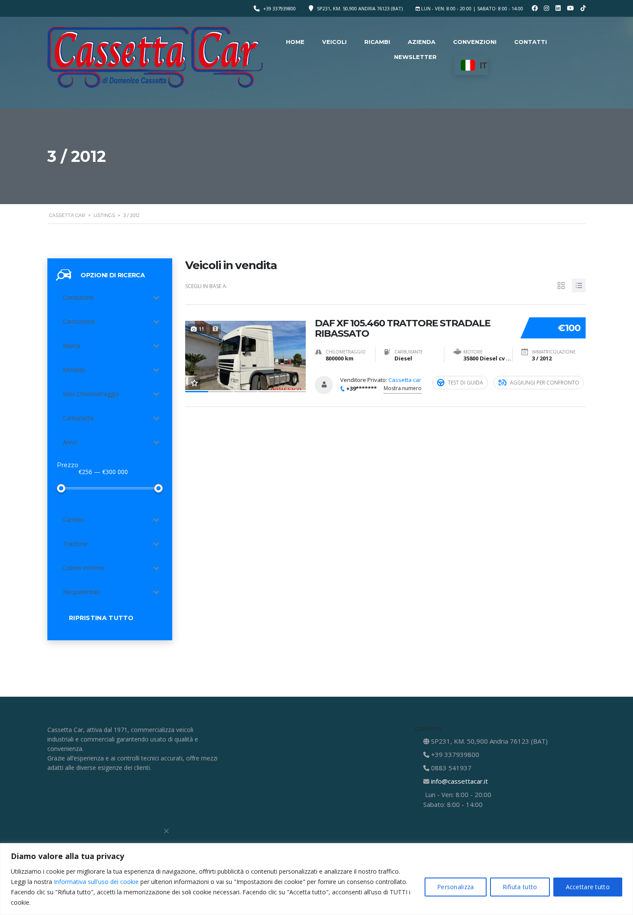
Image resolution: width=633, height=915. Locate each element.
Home (295, 41)
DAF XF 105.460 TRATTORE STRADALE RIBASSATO (402, 328)
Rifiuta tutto (520, 887)
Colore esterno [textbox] (84, 568)
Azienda (421, 41)
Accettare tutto (588, 887)
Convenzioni (474, 41)
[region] (316, 879)
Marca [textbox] (72, 345)
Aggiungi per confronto (544, 382)
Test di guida (465, 382)
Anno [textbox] (70, 442)
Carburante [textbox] (78, 418)
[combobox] (110, 297)
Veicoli (334, 41)
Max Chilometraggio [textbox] (91, 394)
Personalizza (455, 887)
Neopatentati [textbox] (81, 592)
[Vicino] (166, 831)
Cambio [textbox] (73, 519)
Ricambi (377, 41)
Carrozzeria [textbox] (79, 321)
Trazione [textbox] (75, 544)
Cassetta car (404, 380)
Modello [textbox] (74, 370)
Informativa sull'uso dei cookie (96, 882)
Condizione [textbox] (78, 297)
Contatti (530, 41)
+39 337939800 (279, 8)
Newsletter (415, 56)
